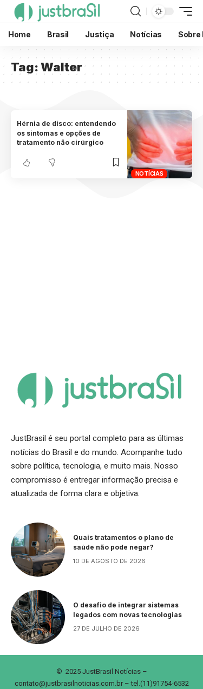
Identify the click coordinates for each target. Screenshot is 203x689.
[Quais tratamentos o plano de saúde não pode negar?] (38, 550)
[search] (135, 11)
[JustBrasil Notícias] (56, 11)
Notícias (149, 173)
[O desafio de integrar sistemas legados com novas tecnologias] (38, 617)
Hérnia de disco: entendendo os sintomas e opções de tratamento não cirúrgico (66, 132)
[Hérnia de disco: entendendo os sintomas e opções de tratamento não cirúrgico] (159, 144)
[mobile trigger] (183, 11)
